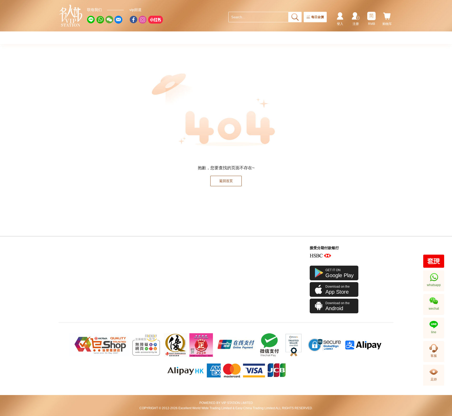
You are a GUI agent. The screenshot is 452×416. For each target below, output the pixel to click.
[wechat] (109, 20)
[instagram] (142, 20)
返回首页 (226, 181)
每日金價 (317, 17)
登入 (340, 24)
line (433, 332)
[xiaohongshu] (155, 20)
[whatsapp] (100, 20)
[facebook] (133, 20)
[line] (91, 20)
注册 (356, 24)
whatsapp (434, 285)
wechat (434, 308)
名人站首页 (71, 16)
